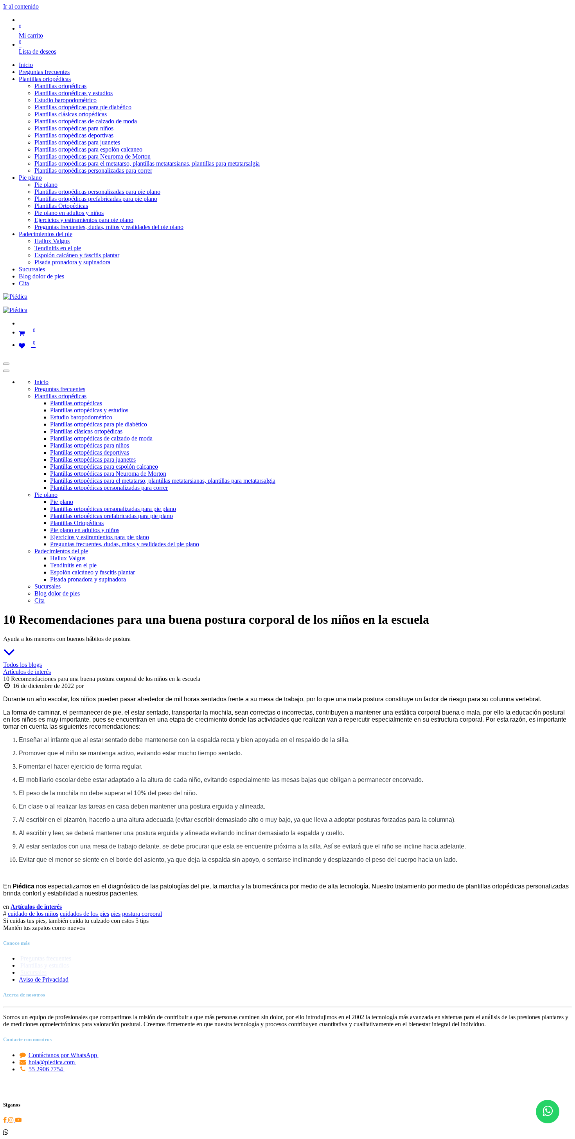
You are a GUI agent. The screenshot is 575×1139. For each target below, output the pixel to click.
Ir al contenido (21, 6)
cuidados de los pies (84, 913)
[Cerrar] (6, 371)
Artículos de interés (27, 671)
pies (115, 913)
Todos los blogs (22, 664)
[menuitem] (26, 64)
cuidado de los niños (33, 913)
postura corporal (142, 913)
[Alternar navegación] (6, 364)
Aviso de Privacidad (43, 979)
